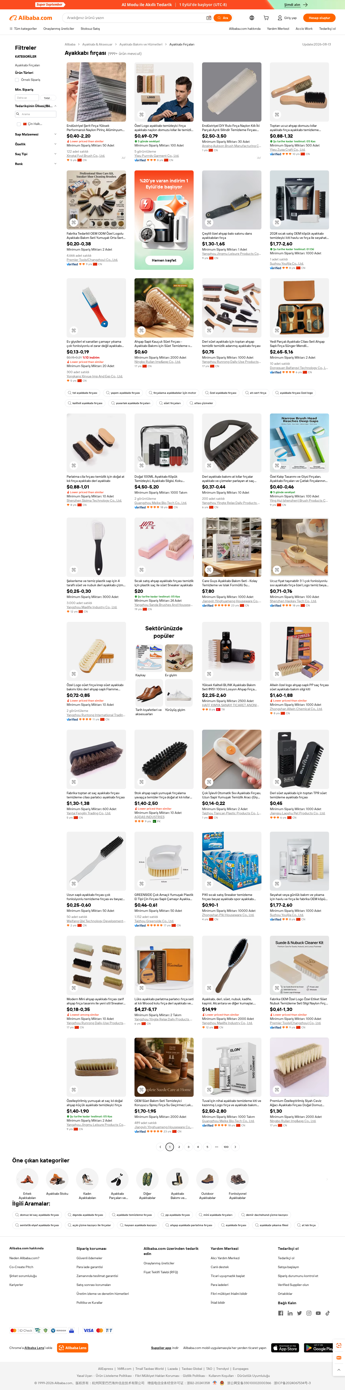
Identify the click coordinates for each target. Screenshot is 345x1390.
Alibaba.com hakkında (26, 1248)
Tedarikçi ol (286, 1258)
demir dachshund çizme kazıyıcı (267, 1215)
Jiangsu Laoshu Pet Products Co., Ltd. (297, 813)
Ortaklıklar (285, 1294)
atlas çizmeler (203, 403)
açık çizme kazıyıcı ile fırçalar (92, 1225)
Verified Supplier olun (293, 1285)
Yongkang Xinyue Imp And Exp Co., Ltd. (95, 376)
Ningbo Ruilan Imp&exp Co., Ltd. (157, 362)
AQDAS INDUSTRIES (149, 817)
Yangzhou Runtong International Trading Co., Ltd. (96, 715)
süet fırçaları (172, 403)
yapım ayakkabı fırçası (125, 392)
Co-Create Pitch (21, 1267)
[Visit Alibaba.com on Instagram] (309, 1313)
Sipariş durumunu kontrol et (298, 1276)
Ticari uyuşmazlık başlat (228, 1276)
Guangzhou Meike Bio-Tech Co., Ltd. (160, 503)
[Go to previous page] (160, 1147)
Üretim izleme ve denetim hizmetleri (103, 1294)
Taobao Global (192, 1369)
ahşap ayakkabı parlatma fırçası (191, 1225)
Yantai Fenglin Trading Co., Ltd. (89, 813)
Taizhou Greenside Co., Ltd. (154, 921)
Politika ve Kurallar (90, 1302)
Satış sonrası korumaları (94, 1285)
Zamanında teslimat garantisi (97, 1276)
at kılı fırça (309, 1225)
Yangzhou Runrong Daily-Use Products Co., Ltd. (231, 362)
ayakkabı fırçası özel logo (296, 392)
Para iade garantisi (90, 1267)
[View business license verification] (215, 1383)
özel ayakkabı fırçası (223, 392)
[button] (209, 18)
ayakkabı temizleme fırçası (134, 1215)
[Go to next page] (235, 1147)
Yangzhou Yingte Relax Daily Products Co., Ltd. (231, 503)
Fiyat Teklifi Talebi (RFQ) (161, 1272)
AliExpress (105, 1369)
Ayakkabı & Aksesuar (97, 44)
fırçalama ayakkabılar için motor (174, 392)
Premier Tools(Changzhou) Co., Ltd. (92, 260)
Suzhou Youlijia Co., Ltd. (287, 263)
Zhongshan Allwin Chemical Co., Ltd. (296, 709)
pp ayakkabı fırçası (177, 1215)
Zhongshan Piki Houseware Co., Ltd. (228, 915)
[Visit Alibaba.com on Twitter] (299, 1313)
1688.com (124, 1369)
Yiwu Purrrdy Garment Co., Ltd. (156, 156)
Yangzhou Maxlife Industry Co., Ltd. (92, 607)
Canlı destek (220, 1267)
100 (226, 1147)
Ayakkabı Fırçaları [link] (181, 44)
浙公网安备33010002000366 (249, 1383)
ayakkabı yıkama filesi (274, 1225)
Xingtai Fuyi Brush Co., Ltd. (86, 156)
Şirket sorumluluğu (23, 1276)
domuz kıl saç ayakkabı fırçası (39, 1215)
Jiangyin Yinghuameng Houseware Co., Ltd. (231, 601)
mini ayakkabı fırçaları (217, 1215)
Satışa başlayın (288, 1267)
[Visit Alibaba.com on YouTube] (318, 1313)
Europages (241, 1369)
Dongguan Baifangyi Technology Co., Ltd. (299, 368)
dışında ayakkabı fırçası (88, 1215)
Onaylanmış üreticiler (159, 1263)
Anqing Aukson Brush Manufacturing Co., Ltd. (231, 146)
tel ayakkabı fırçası (85, 392)
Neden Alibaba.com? (24, 1258)
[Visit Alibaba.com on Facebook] (281, 1313)
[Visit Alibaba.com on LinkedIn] (290, 1313)
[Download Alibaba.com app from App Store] (285, 1347)
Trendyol (222, 1369)
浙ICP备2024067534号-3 (292, 1383)
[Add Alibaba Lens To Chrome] (72, 1347)
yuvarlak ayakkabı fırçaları (133, 403)
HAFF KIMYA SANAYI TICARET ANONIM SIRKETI (231, 705)
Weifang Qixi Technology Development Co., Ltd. (96, 921)
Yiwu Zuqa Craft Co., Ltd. (287, 149)
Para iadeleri (219, 1285)
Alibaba (70, 44)
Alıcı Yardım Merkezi (225, 1258)
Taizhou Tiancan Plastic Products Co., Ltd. (231, 813)
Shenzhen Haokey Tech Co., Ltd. (293, 601)
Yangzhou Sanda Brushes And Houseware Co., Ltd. (164, 605)
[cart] (267, 18)
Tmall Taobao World (149, 1369)
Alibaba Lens (34, 1348)
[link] (339, 1345)
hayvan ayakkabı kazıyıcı (141, 1225)
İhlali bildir (218, 1302)
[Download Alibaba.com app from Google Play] (320, 1347)
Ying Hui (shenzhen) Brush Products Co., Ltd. (299, 500)
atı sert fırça (258, 392)
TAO (209, 1369)
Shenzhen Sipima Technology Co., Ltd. (94, 500)
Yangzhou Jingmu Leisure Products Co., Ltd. (231, 253)
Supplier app (161, 1348)
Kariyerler (16, 1285)
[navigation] (35, 596)
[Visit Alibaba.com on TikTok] (327, 1313)
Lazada (173, 1369)
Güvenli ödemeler (89, 1258)
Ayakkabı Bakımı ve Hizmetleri (140, 44)
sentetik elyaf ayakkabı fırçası (39, 1225)
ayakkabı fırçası (236, 1225)
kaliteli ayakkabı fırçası (87, 403)
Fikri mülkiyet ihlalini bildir (229, 1294)
